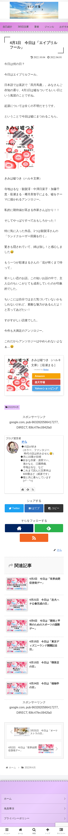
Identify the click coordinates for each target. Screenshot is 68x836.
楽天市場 (40, 382)
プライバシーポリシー (16, 818)
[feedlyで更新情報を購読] (28, 489)
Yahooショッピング (46, 388)
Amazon (40, 376)
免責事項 (9, 808)
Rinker (46, 369)
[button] (61, 504)
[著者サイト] (22, 489)
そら (24, 441)
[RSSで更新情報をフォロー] (33, 489)
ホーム (8, 798)
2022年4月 (13, 407)
